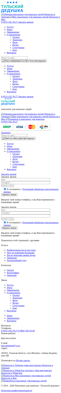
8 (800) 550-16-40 (26, 331)
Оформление (13, 32)
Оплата (16, 37)
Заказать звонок (25, 22)
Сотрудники (18, 47)
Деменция (12, 258)
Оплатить (5, 132)
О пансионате (13, 34)
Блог (14, 50)
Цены (9, 29)
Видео (15, 45)
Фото (15, 42)
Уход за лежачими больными (20, 252)
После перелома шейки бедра (21, 255)
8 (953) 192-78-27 (9, 22)
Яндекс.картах (23, 360)
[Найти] (24, 60)
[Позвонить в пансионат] (25, 119)
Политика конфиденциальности (16, 390)
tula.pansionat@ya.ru (10, 345)
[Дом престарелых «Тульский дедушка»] (12, 12)
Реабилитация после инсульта (21, 250)
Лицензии (17, 40)
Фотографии (13, 272)
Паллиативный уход (17, 260)
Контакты (11, 52)
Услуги (10, 27)
